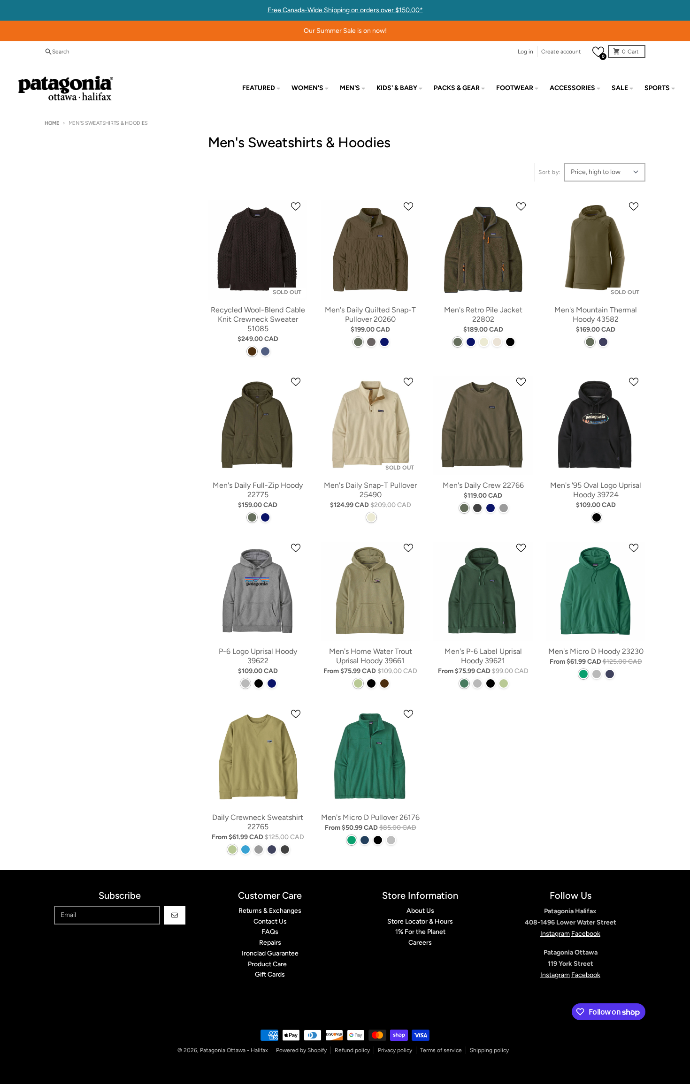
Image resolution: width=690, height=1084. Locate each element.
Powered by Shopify (301, 1050)
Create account (561, 51)
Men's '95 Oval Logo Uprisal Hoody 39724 (595, 490)
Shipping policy (489, 1050)
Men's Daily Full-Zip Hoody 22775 (258, 490)
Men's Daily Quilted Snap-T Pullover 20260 (370, 314)
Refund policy (352, 1050)
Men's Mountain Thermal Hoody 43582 (595, 314)
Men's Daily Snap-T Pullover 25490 (370, 490)
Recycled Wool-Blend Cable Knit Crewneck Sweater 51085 (258, 319)
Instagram (555, 934)
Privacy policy (395, 1050)
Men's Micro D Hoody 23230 (596, 651)
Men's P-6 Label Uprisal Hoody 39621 (483, 656)
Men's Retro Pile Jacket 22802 (483, 314)
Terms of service (441, 1050)
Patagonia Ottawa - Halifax (234, 1050)
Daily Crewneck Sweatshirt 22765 (257, 822)
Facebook (585, 934)
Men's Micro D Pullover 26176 (370, 817)
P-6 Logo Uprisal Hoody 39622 (258, 656)
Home (52, 123)
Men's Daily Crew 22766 (483, 485)
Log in (525, 51)
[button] (598, 52)
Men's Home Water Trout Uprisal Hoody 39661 (370, 656)
